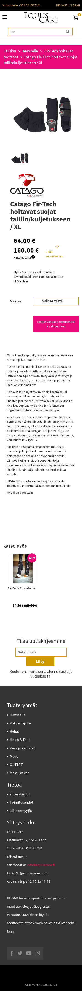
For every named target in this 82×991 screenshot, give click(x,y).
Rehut (14, 731)
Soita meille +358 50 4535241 (21, 5)
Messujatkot (19, 772)
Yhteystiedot (20, 794)
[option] (22, 584)
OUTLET (16, 764)
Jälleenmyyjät (21, 810)
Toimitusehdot (21, 802)
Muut (14, 756)
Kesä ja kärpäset (22, 748)
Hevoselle (18, 715)
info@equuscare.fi (41, 865)
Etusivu (9, 51)
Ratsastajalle (20, 723)
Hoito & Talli (20, 739)
